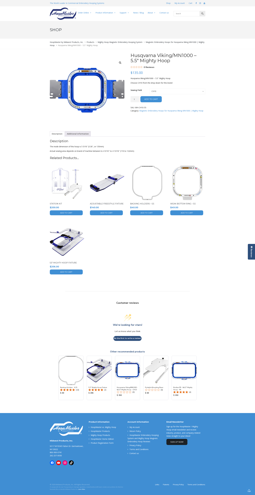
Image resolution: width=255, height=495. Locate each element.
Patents (166, 484)
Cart (190, 3)
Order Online (83, 12)
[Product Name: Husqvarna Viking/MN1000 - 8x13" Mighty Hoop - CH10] (127, 378)
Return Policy (135, 431)
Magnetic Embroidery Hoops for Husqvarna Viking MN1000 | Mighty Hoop (171, 110)
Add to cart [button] (66, 213)
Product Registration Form (102, 443)
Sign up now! (176, 442)
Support (123, 12)
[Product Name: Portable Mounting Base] (155, 378)
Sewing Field (136, 90)
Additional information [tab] (78, 134)
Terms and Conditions (138, 449)
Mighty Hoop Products (100, 435)
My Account (180, 3)
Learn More (81, 489)
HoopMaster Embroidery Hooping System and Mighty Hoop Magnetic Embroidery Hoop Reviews (143, 438)
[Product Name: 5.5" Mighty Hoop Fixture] (99, 378)
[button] (120, 62)
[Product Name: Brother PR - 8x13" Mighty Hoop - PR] (184, 378)
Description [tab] (57, 134)
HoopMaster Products (100, 431)
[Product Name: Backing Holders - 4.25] (71, 378)
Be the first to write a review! (127, 338)
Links (157, 484)
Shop (168, 3)
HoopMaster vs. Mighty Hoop (103, 427)
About (150, 12)
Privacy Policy (135, 445)
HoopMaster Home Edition (102, 439)
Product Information (104, 12)
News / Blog (138, 12)
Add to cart (151, 99)
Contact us (164, 12)
